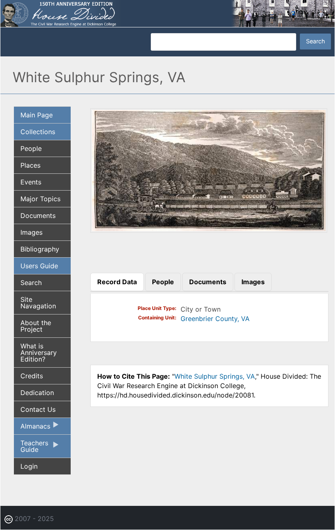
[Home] (167, 13)
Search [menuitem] (31, 282)
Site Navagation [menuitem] (38, 302)
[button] (208, 230)
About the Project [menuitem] (35, 326)
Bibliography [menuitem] (39, 249)
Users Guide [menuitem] (39, 266)
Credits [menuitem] (31, 376)
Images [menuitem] (31, 232)
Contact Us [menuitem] (38, 409)
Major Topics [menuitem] (40, 199)
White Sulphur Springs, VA (214, 376)
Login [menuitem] (29, 466)
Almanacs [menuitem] (32, 428)
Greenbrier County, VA (215, 318)
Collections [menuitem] (37, 132)
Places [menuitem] (30, 165)
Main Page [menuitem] (36, 115)
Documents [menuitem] (38, 215)
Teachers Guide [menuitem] (31, 448)
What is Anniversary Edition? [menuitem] (38, 352)
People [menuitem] (31, 148)
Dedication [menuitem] (37, 393)
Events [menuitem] (30, 182)
